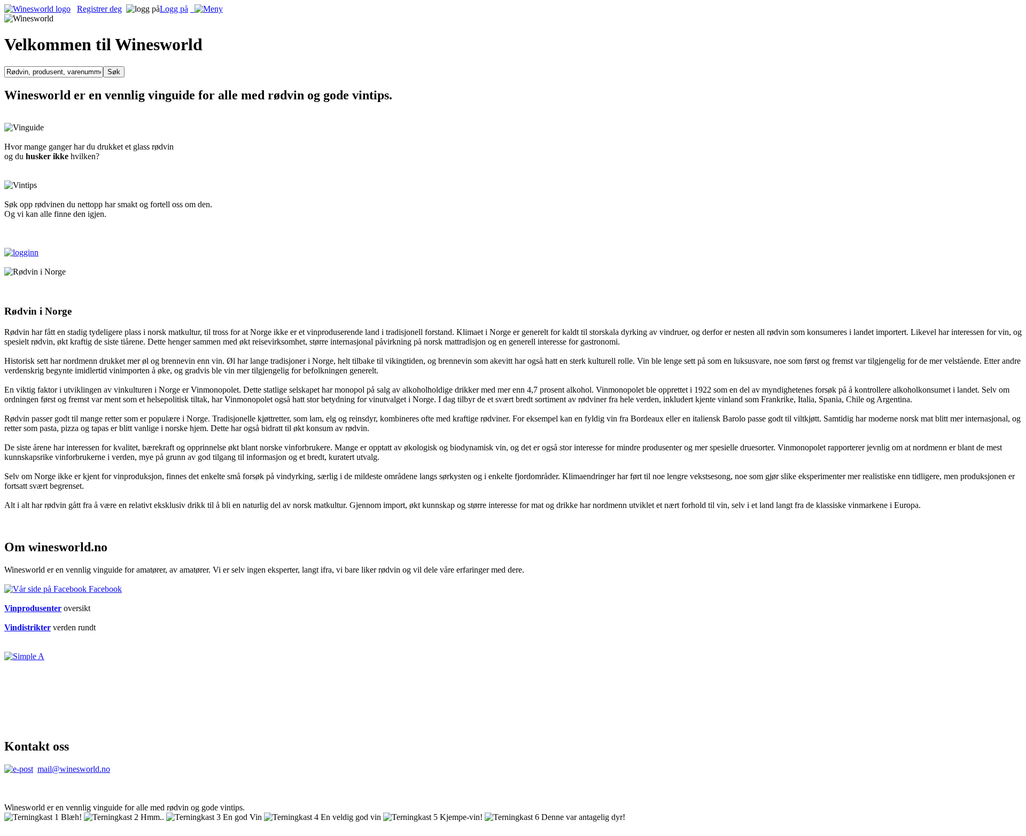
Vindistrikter (27, 627)
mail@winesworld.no (73, 769)
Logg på (174, 8)
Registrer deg (99, 8)
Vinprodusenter (32, 608)
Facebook (104, 588)
